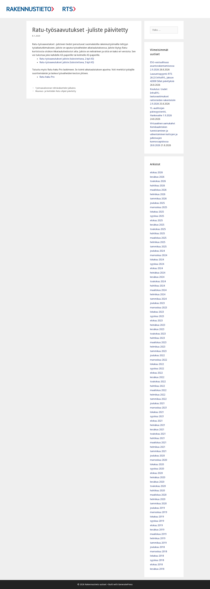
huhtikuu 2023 (157, 337)
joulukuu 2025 (157, 203)
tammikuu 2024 (158, 298)
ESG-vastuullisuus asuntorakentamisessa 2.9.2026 (162, 66)
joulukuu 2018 (157, 547)
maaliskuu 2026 (158, 189)
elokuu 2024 (156, 268)
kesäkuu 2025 (157, 224)
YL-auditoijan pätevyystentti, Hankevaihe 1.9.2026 (161, 112)
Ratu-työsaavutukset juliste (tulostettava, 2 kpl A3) (66, 58)
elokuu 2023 (156, 320)
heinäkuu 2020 (157, 477)
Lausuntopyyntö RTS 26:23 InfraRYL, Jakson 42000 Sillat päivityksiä (162, 77)
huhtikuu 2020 (157, 490)
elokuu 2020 (156, 473)
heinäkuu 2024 (157, 272)
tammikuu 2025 (158, 246)
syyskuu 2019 (157, 520)
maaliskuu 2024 (158, 290)
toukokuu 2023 (158, 333)
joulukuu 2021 (157, 403)
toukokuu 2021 (158, 433)
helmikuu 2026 (157, 194)
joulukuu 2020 (157, 455)
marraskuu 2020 (158, 459)
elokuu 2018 (156, 564)
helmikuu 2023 (157, 346)
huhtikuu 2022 (157, 385)
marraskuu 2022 (158, 359)
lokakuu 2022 (157, 364)
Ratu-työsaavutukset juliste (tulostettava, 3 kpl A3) (66, 62)
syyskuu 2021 (157, 416)
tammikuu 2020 (158, 503)
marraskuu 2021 (158, 407)
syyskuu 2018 (157, 560)
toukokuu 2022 (158, 381)
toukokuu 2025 (158, 229)
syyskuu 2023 (157, 316)
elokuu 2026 (156, 172)
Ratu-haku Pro (47, 76)
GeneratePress (125, 584)
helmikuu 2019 (157, 538)
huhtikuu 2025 (157, 233)
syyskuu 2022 (157, 368)
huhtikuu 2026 (157, 185)
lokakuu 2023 (157, 311)
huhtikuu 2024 (157, 285)
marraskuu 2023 (158, 307)
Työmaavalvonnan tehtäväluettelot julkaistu (55, 88)
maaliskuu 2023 (158, 342)
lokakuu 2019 (157, 516)
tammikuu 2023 (158, 351)
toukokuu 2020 (158, 486)
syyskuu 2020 (157, 468)
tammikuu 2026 (158, 198)
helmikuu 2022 (157, 394)
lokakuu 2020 (157, 464)
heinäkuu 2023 (157, 324)
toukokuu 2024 (158, 281)
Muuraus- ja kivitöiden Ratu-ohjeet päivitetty (55, 91)
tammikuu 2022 (158, 398)
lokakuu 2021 (157, 412)
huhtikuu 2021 (157, 438)
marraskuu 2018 (158, 551)
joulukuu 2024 (157, 250)
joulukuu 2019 (157, 507)
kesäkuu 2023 (157, 329)
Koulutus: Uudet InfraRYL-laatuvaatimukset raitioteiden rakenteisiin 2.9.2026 (162, 96)
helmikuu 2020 (157, 499)
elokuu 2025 (156, 220)
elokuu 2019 (156, 525)
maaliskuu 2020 (158, 494)
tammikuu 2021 (158, 451)
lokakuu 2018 (157, 555)
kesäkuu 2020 (157, 481)
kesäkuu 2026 (157, 176)
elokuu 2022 (156, 372)
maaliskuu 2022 (158, 390)
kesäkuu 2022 (157, 377)
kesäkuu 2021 (157, 429)
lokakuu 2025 (157, 211)
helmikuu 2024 (157, 294)
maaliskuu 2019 (158, 534)
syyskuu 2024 (157, 264)
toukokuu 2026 (158, 181)
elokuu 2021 (156, 420)
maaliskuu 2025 (158, 237)
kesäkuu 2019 (157, 529)
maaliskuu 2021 (158, 442)
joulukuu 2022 (157, 355)
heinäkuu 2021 (157, 425)
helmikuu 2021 (157, 446)
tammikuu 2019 (158, 542)
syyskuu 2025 (157, 216)
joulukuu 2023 (157, 303)
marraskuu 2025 (158, 207)
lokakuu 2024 (157, 259)
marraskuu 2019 (158, 512)
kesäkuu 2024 (157, 277)
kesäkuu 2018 (157, 568)
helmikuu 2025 (157, 242)
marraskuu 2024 (158, 255)
